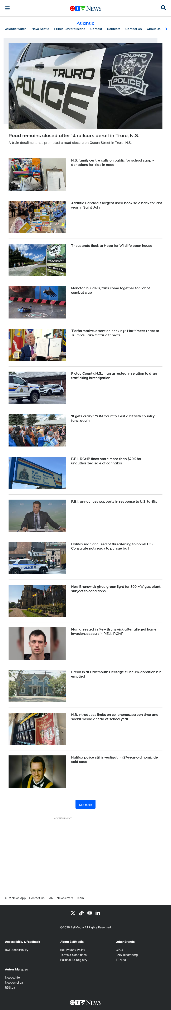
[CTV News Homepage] (85, 8)
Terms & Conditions (73, 955)
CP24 (119, 950)
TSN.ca (121, 959)
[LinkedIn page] (98, 912)
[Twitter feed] (72, 912)
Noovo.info (12, 977)
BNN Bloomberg (127, 955)
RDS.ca (10, 987)
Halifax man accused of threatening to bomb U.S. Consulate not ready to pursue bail (112, 546)
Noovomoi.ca (14, 982)
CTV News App (15, 898)
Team (80, 898)
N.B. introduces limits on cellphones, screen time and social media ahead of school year (114, 717)
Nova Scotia (40, 29)
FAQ (50, 898)
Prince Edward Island (69, 29)
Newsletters (65, 898)
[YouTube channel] (89, 912)
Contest (96, 29)
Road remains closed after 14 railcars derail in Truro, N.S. (74, 135)
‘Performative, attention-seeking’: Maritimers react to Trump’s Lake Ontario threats (115, 333)
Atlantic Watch (15, 29)
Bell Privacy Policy (72, 950)
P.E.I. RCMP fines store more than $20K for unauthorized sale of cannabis (106, 461)
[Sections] (7, 8)
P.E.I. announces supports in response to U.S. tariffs (114, 502)
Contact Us (133, 29)
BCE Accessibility (16, 950)
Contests (113, 29)
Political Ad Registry (73, 959)
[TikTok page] (81, 912)
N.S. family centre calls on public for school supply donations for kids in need (112, 162)
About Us (154, 29)
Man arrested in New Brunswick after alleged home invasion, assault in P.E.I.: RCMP (113, 631)
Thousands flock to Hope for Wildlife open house (111, 246)
